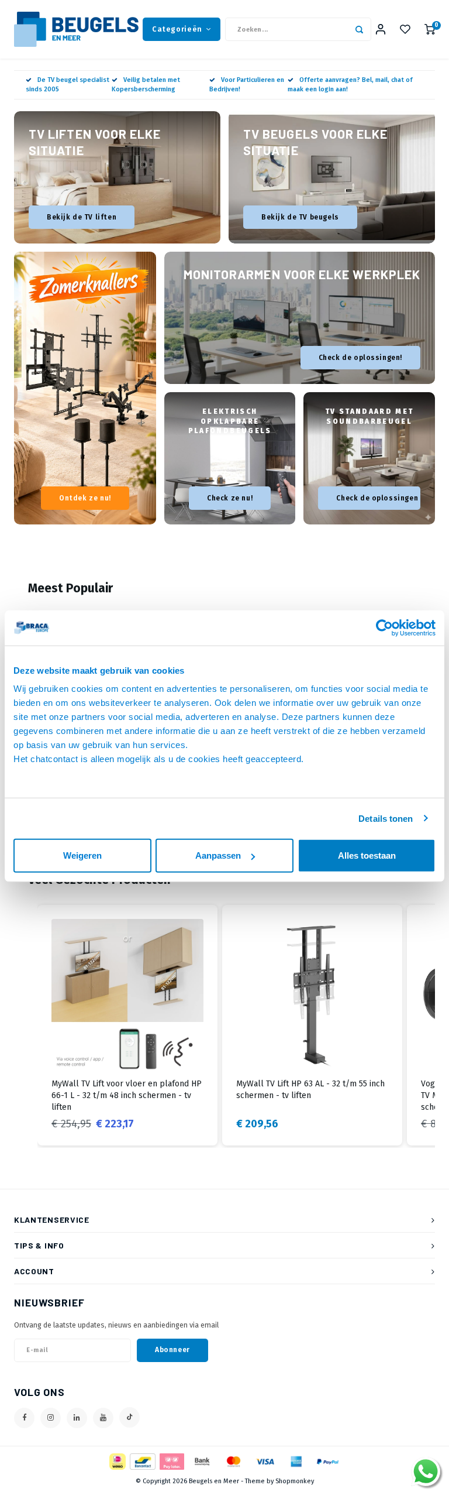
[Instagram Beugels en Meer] (50, 1418)
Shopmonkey (294, 1481)
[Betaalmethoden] (116, 1460)
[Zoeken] (359, 29)
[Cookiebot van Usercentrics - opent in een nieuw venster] (384, 627)
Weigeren (82, 855)
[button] (25, 1025)
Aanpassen (218, 855)
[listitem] (127, 1025)
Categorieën (177, 29)
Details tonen (385, 818)
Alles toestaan (367, 855)
